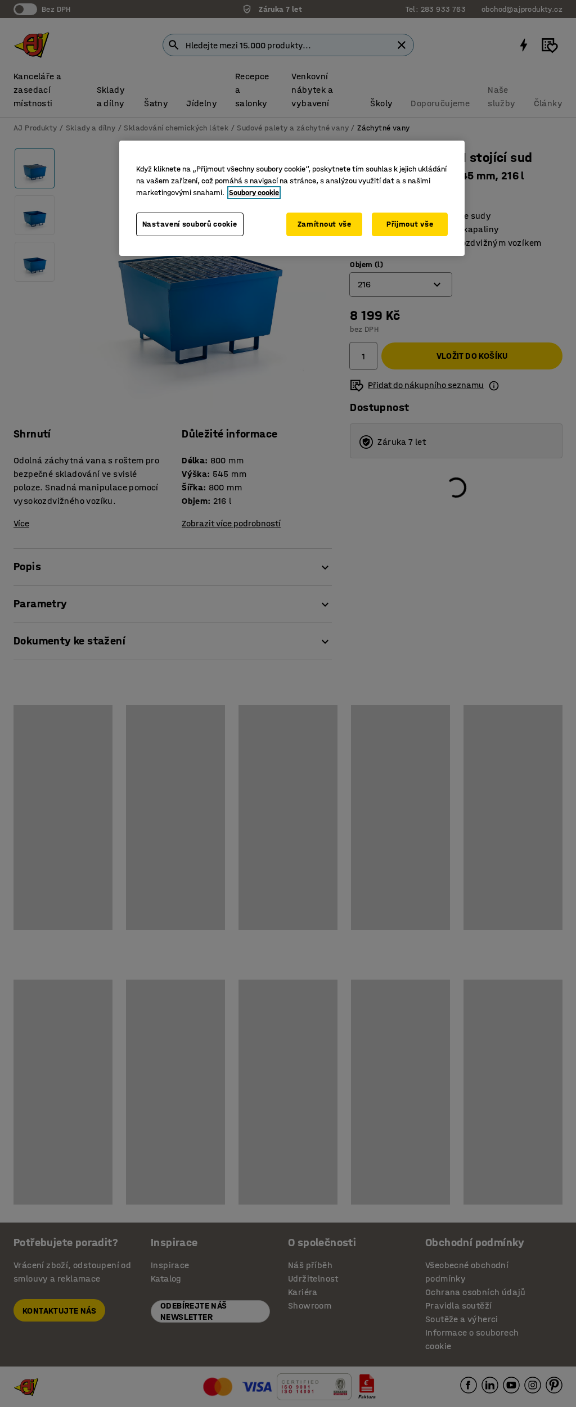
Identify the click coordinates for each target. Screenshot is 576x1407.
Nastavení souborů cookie (189, 224)
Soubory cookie (254, 192)
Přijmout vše (409, 224)
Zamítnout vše (325, 224)
